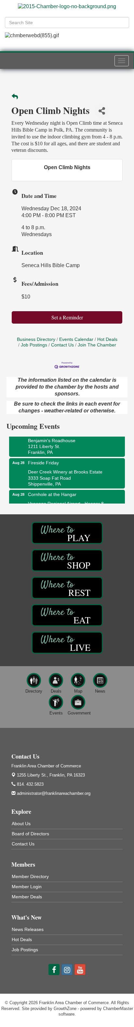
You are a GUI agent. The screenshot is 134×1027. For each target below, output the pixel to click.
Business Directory (36, 339)
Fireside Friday (43, 462)
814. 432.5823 (30, 784)
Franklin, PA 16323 (51, 775)
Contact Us (62, 345)
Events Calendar (76, 339)
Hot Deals (107, 339)
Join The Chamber (97, 345)
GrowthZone (65, 1008)
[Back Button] (15, 97)
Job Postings (34, 345)
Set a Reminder (67, 317)
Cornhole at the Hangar (52, 493)
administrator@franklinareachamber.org (53, 793)
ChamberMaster (118, 1008)
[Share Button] (101, 111)
